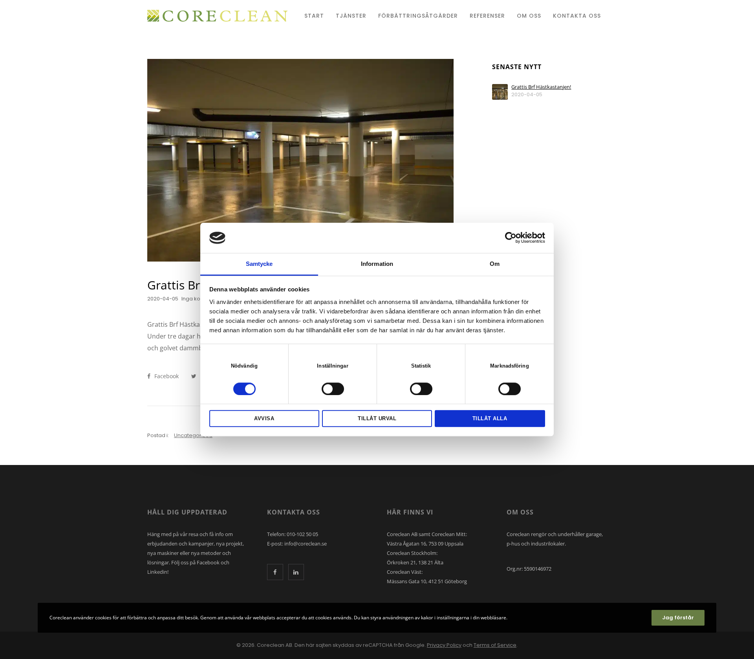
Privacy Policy (444, 645)
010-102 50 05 (302, 534)
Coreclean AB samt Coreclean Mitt (426, 534)
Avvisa (264, 418)
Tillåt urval (377, 418)
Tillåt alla (489, 418)
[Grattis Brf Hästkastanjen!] (500, 92)
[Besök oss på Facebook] (275, 572)
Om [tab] (495, 263)
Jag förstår (678, 617)
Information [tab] (377, 263)
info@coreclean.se (305, 543)
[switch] (333, 389)
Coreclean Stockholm (411, 552)
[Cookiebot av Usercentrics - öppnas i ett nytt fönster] (510, 238)
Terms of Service (495, 645)
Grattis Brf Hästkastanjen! (541, 87)
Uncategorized (193, 435)
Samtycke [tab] (259, 263)
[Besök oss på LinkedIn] (296, 572)
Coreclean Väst (404, 571)
